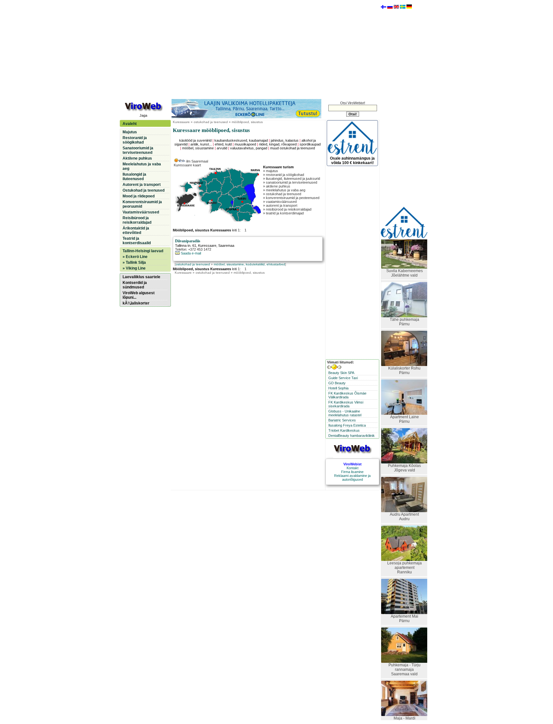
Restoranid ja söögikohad (135, 140)
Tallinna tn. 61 (185, 245)
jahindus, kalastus (285, 140)
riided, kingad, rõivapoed (278, 144)
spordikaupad (310, 144)
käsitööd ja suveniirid (195, 140)
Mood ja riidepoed (139, 196)
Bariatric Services (342, 420)
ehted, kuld (223, 144)
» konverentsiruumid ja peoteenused (291, 198)
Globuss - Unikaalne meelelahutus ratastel (344, 413)
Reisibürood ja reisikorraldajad (137, 220)
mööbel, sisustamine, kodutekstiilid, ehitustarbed (249, 264)
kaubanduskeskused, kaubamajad (241, 140)
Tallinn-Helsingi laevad (143, 251)
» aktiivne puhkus (276, 186)
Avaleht (130, 123)
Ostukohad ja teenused (143, 190)
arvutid (222, 148)
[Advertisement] (249, 49)
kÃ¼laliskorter (136, 303)
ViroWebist (352, 464)
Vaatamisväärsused (141, 212)
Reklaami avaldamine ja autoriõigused (352, 477)
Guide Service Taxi (343, 378)
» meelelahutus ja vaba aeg (284, 190)
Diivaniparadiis (187, 241)
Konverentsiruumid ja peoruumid (142, 204)
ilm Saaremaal (196, 161)
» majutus (270, 171)
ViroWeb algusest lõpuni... (139, 295)
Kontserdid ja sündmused (135, 284)
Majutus (130, 132)
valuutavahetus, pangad (248, 148)
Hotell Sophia (338, 388)
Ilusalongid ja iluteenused (134, 176)
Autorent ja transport (142, 184)
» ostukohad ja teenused (282, 194)
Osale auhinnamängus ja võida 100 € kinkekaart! (352, 160)
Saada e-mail (190, 253)
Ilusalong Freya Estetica (347, 425)
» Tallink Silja (134, 262)
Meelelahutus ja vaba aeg (142, 166)
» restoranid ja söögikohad (283, 175)
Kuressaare (181, 122)
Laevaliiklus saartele (141, 277)
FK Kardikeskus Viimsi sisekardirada (345, 404)
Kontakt (352, 468)
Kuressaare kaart (187, 165)
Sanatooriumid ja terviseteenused (138, 150)
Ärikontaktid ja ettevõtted (136, 230)
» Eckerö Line (135, 256)
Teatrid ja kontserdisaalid (137, 240)
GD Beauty (337, 383)
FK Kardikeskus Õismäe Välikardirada (347, 395)
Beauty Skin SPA (341, 373)
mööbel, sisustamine (198, 148)
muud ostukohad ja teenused (292, 148)
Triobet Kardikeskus (344, 430)
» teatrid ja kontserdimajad (283, 213)
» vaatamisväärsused (280, 202)
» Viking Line (134, 268)
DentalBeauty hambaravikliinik (351, 435)
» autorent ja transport (280, 205)
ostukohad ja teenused (193, 264)
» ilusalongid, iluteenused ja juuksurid (291, 178)
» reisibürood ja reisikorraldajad (287, 209)
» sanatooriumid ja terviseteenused (290, 182)
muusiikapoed (245, 144)
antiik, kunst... (201, 144)
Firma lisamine (352, 472)
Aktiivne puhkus (137, 158)
